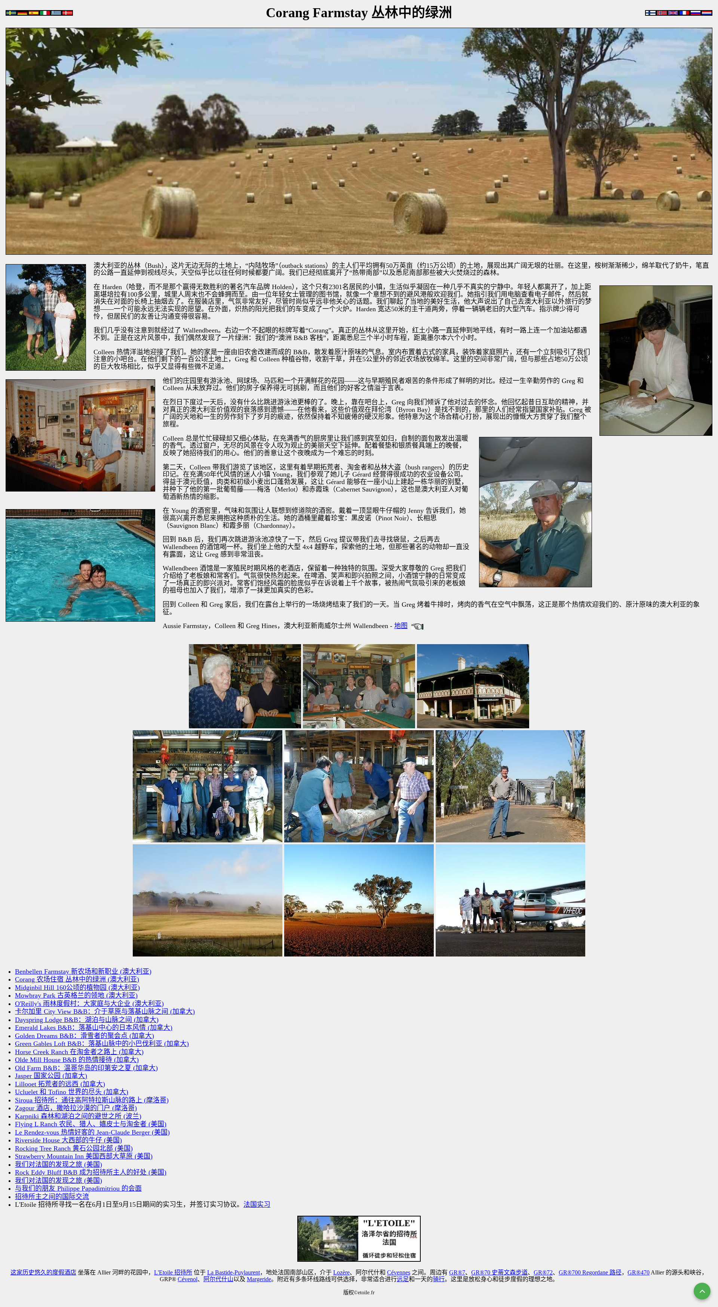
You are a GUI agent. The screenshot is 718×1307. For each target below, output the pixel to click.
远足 (403, 1279)
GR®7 (457, 1272)
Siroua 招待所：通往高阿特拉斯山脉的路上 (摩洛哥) (92, 1100)
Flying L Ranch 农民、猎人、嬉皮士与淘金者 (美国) (90, 1124)
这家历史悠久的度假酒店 (43, 1272)
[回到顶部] (702, 1291)
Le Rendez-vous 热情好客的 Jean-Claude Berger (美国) (92, 1132)
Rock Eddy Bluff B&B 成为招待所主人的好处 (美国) (90, 1172)
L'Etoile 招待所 (173, 1272)
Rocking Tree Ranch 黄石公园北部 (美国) (74, 1148)
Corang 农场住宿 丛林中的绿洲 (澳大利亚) (77, 979)
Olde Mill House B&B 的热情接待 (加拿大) (77, 1059)
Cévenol (187, 1279)
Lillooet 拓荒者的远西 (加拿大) (60, 1084)
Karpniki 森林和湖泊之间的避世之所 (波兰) (78, 1116)
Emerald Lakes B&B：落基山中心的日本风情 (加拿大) (93, 1027)
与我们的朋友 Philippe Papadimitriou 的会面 (78, 1188)
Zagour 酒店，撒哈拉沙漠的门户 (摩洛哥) (76, 1108)
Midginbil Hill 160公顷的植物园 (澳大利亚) (77, 987)
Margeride (259, 1279)
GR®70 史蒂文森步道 (499, 1272)
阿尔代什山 (218, 1279)
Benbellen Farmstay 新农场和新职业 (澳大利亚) (83, 971)
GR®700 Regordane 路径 (590, 1272)
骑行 (439, 1279)
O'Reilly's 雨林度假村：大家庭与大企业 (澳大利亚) (89, 1003)
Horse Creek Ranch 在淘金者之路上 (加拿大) (79, 1052)
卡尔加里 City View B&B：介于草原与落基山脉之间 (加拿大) (105, 1011)
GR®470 (639, 1272)
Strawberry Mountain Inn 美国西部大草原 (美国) (84, 1156)
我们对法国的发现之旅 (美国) (58, 1164)
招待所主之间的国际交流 (52, 1196)
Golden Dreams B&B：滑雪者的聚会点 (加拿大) (84, 1036)
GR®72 (543, 1272)
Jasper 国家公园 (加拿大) (51, 1076)
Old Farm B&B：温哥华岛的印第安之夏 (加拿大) (86, 1068)
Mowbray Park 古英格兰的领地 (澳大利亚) (76, 995)
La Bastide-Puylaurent (233, 1272)
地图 (401, 626)
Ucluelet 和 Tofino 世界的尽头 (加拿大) (71, 1092)
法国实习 (256, 1204)
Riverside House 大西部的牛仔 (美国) (68, 1140)
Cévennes (398, 1272)
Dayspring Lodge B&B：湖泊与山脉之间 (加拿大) (87, 1019)
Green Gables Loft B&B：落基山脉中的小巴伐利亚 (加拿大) (102, 1043)
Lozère (341, 1272)
